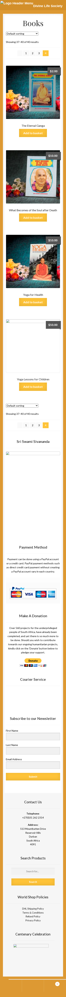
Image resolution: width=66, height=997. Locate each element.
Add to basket (33, 133)
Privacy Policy (33, 920)
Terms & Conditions (33, 912)
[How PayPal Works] (33, 593)
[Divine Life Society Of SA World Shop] (17, 3)
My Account (11, 986)
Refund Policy (33, 916)
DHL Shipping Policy (33, 908)
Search (33, 986)
